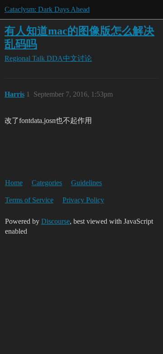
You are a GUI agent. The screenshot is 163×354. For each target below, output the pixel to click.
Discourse (55, 221)
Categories (47, 183)
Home (14, 183)
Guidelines (86, 183)
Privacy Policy (83, 200)
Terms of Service (29, 200)
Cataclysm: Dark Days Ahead (47, 9)
